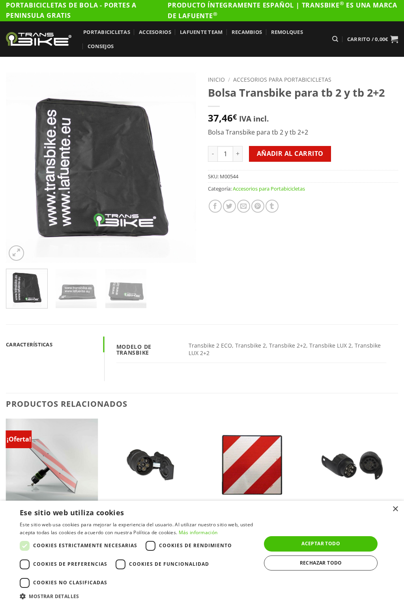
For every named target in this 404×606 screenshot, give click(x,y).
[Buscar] (335, 39)
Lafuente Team (201, 32)
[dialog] (202, 553)
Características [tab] (29, 344)
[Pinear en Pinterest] (257, 206)
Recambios (247, 32)
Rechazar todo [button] (321, 562)
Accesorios (155, 32)
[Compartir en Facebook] (215, 206)
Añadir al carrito (290, 153)
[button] (372, 39)
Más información (198, 532)
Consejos (101, 46)
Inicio (216, 79)
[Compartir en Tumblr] (272, 206)
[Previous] (20, 168)
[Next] (182, 168)
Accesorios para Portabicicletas (282, 79)
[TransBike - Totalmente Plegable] (38, 39)
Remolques (287, 32)
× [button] (395, 509)
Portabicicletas (106, 32)
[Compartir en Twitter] (229, 206)
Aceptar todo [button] (320, 543)
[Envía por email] (243, 206)
